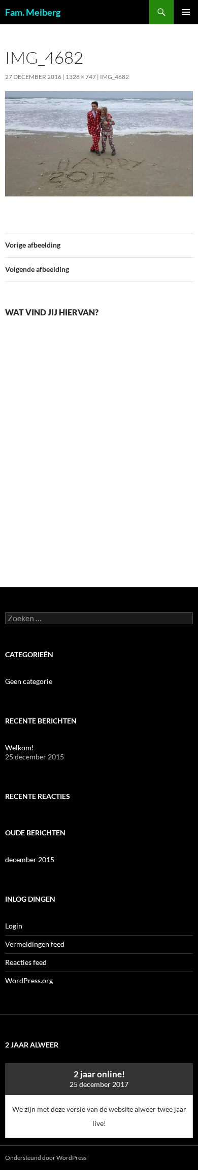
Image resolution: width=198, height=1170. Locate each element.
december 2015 (29, 859)
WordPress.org (29, 980)
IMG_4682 (114, 76)
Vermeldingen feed (34, 944)
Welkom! (19, 747)
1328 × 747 (80, 76)
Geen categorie (28, 681)
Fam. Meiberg (32, 12)
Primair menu (186, 12)
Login (13, 925)
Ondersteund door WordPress (45, 1157)
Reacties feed (26, 962)
